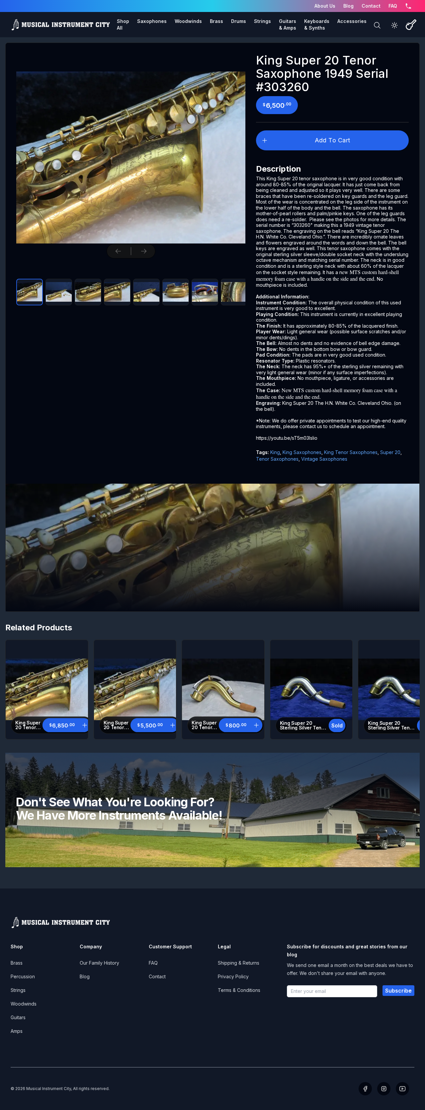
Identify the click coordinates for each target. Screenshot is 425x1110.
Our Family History (99, 963)
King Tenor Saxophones (351, 452)
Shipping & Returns (238, 963)
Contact (371, 6)
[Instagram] (383, 1088)
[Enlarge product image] (29, 292)
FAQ (392, 6)
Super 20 (390, 452)
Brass (17, 963)
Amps (17, 1031)
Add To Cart (332, 140)
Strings (18, 990)
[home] (60, 24)
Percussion (23, 976)
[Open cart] (411, 24)
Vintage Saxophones (324, 459)
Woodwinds (24, 1004)
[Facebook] (365, 1088)
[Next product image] (143, 251)
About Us (324, 6)
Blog (348, 6)
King (275, 452)
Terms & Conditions (239, 990)
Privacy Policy (233, 976)
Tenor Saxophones (277, 459)
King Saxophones (302, 452)
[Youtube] (402, 1088)
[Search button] (377, 25)
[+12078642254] (408, 6)
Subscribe (398, 990)
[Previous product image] (118, 251)
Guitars (18, 1017)
